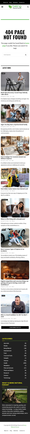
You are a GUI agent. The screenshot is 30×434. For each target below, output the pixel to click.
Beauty (5, 345)
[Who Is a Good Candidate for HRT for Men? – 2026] (15, 303)
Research (6, 373)
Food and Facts (8, 355)
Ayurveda (6, 343)
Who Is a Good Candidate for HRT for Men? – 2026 (14, 316)
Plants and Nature (8, 370)
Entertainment (5, 169)
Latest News (6, 68)
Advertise (15, 2)
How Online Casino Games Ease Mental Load (14, 189)
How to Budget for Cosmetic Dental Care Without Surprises (13, 158)
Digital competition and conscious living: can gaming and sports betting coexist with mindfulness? (14, 283)
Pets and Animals (8, 368)
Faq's (5, 353)
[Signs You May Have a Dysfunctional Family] (15, 113)
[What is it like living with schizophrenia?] (15, 207)
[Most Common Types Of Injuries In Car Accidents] (15, 238)
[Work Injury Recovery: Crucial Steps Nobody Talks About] (15, 81)
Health (3, 73)
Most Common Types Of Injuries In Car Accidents (12, 250)
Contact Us (21, 2)
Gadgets (6, 358)
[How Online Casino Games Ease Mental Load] (15, 177)
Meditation (7, 365)
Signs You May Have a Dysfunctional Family (14, 125)
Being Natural (5, 199)
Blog (10, 2)
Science (6, 375)
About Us (5, 2)
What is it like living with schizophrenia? (13, 219)
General (6, 360)
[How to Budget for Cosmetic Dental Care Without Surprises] (15, 145)
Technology (4, 261)
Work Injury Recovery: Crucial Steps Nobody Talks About (14, 94)
